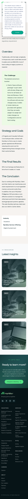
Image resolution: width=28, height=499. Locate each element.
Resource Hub (19, 461)
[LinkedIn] (2, 400)
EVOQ (17, 444)
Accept (17, 32)
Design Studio (5, 445)
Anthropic (18, 430)
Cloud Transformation (19, 436)
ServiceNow (4, 460)
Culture (3, 480)
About (3, 478)
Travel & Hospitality (6, 433)
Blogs (16, 454)
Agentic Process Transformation (19, 423)
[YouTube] (13, 400)
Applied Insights (19, 446)
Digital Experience (6, 448)
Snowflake (4, 463)
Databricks (4, 443)
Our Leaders (4, 483)
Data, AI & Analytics (6, 440)
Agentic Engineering (21, 420)
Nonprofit (4, 428)
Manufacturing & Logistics (5, 424)
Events (17, 456)
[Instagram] (10, 400)
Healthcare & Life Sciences (6, 416)
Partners (3, 485)
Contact (3, 488)
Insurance (4, 421)
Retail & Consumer (6, 430)
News (16, 459)
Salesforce (4, 458)
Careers (4, 467)
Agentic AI (18, 417)
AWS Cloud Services (20, 433)
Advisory (17, 411)
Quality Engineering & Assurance (6, 455)
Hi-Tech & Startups (6, 419)
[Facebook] (6, 400)
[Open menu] (25, 2)
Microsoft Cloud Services (5, 451)
